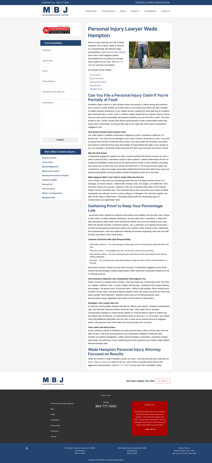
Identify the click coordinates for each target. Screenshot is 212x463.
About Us (135, 11)
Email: (46, 71)
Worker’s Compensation (52, 193)
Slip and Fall (47, 184)
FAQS (53, 414)
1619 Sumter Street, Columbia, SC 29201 (132, 448)
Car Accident (47, 162)
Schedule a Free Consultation (152, 2)
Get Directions (80, 451)
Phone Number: (49, 81)
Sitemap (53, 436)
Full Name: (47, 50)
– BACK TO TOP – (106, 395)
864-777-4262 (62, 2)
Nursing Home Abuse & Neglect (55, 175)
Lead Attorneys (150, 11)
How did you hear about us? (53, 92)
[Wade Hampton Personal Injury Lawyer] (55, 11)
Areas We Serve (108, 11)
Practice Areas (91, 11)
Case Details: (48, 103)
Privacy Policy (55, 425)
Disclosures (55, 431)
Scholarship (55, 420)
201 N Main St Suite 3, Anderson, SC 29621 (80, 448)
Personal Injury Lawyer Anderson (62, 403)
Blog (52, 409)
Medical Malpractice (50, 167)
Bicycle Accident (49, 158)
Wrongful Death (48, 198)
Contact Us (165, 11)
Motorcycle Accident (50, 171)
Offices (123, 11)
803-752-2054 (132, 453)
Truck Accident (48, 189)
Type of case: (48, 61)
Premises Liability (49, 180)
